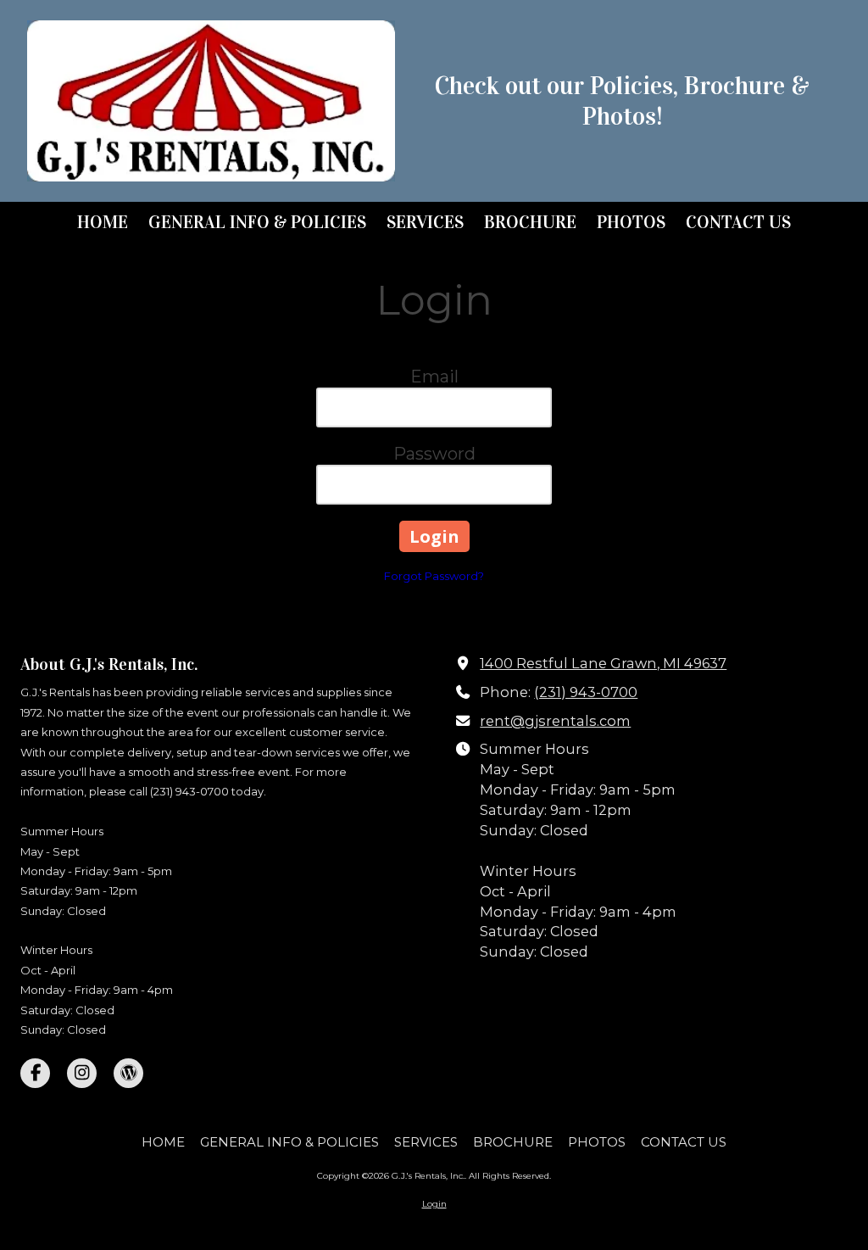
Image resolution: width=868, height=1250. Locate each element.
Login (434, 1203)
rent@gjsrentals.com (555, 720)
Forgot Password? (434, 576)
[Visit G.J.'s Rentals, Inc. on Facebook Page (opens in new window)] (35, 1073)
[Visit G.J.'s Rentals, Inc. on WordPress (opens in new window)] (128, 1073)
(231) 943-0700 (585, 692)
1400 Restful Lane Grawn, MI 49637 (603, 663)
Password (434, 454)
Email (434, 376)
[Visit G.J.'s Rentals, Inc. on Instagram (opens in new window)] (82, 1073)
